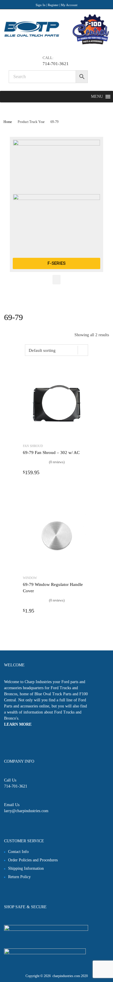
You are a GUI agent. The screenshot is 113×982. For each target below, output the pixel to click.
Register (53, 5)
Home (7, 122)
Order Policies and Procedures (33, 860)
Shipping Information (26, 868)
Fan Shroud (33, 446)
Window (30, 578)
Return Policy (19, 877)
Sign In (40, 5)
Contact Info (18, 851)
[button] (97, 96)
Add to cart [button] (86, 472)
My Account (69, 5)
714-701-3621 (56, 63)
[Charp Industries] (56, 43)
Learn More (18, 724)
